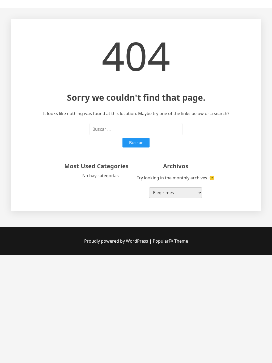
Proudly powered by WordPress (116, 241)
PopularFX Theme (170, 241)
